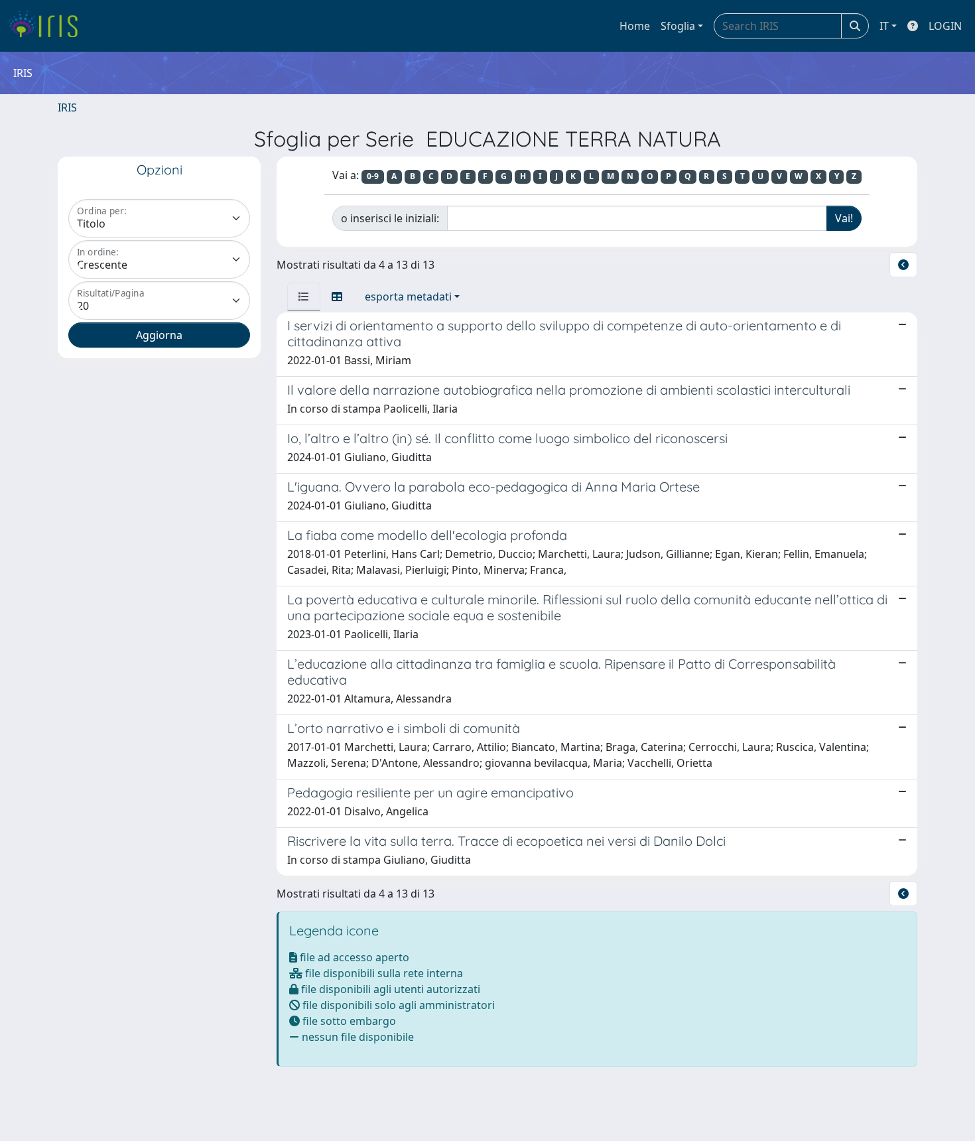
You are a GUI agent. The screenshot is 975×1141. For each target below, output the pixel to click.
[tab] (303, 296)
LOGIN (945, 26)
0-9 (373, 176)
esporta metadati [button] (408, 296)
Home (634, 26)
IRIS (67, 107)
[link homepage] (48, 26)
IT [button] (884, 26)
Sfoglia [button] (678, 26)
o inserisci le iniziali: (390, 218)
